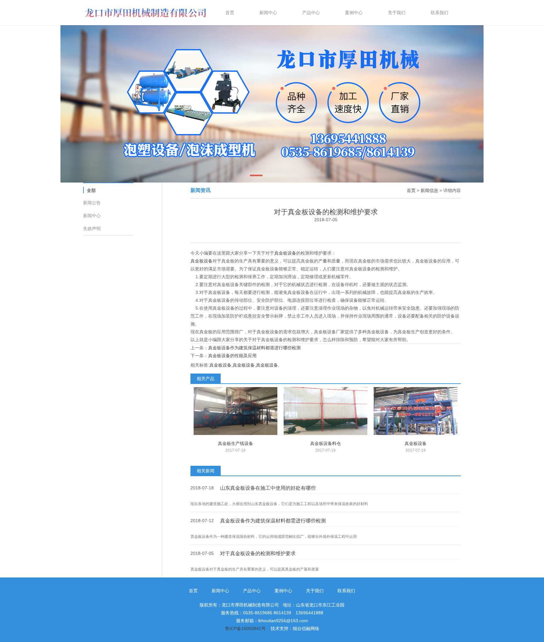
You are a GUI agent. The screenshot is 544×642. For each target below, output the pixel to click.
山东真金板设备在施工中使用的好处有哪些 (268, 488)
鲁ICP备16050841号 (245, 628)
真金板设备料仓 (325, 443)
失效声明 (92, 228)
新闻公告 (92, 202)
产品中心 (252, 590)
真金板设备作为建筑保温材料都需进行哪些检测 (254, 347)
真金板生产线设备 (235, 443)
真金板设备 (285, 253)
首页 (411, 190)
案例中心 (283, 590)
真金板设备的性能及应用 (232, 355)
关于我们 (315, 590)
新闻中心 (92, 215)
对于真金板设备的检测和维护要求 (258, 553)
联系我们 (346, 590)
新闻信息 (429, 190)
